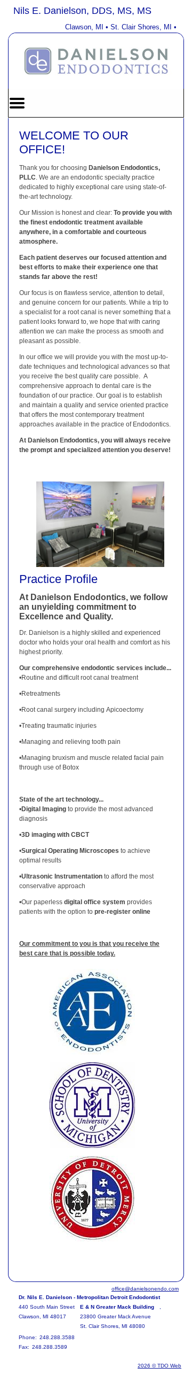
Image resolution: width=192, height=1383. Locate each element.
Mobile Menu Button (17, 103)
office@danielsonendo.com (145, 1289)
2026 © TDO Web (159, 1366)
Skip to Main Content (38, 9)
